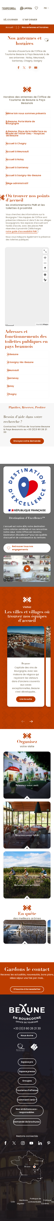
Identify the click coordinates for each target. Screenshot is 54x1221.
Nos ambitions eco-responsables (27, 1111)
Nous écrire (27, 1035)
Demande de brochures (27, 1121)
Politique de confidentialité (34, 1200)
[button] (46, 8)
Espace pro (27, 1062)
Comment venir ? (27, 1099)
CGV (13, 1202)
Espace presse (27, 1071)
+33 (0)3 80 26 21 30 (27, 1028)
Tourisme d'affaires (27, 1090)
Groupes (27, 1080)
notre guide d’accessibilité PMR (21, 231)
